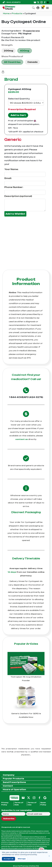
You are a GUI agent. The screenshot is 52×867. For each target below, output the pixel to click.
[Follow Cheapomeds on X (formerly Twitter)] (28, 798)
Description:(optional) (18, 196)
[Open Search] (33, 7)
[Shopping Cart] (42, 7)
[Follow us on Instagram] (41, 2)
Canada (32, 62)
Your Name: (11, 169)
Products (17, 13)
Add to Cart (18, 115)
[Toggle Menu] (47, 8)
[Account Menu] (38, 7)
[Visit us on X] (38, 2)
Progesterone (31, 31)
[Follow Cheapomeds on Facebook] (39, 798)
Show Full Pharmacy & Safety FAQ (26, 866)
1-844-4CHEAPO (12, 2)
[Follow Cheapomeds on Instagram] (34, 798)
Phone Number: (13, 187)
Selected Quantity (19, 98)
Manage (22, 859)
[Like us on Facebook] (45, 2)
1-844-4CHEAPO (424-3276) (26, 397)
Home (6, 13)
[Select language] (48, 2)
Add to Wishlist (15, 214)
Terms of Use (32, 804)
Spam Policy (43, 804)
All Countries (12, 62)
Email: (8, 178)
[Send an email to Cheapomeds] (23, 798)
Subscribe (8, 819)
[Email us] (35, 2)
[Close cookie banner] (49, 856)
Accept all (8, 859)
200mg (8, 50)
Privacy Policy (4, 804)
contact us (21, 439)
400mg (24, 50)
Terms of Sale (19, 804)
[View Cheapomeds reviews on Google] (44, 798)
